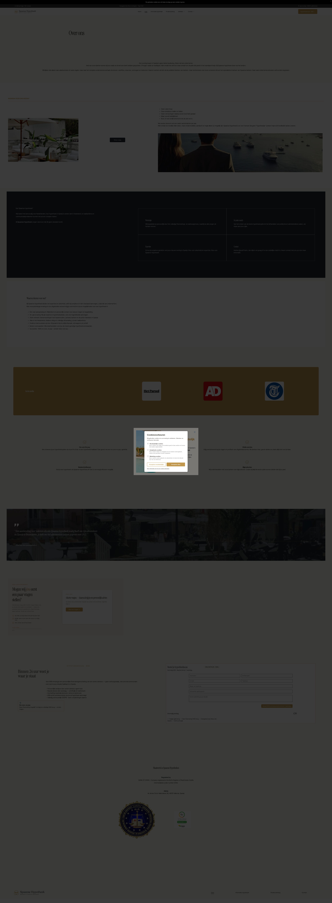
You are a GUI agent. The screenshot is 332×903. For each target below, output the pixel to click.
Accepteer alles (175, 464)
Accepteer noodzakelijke (156, 464)
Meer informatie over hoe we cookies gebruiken (158, 468)
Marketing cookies (166, 458)
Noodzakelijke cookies (167, 445)
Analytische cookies (165, 451)
